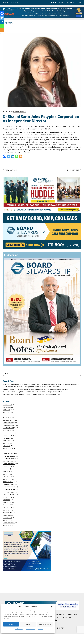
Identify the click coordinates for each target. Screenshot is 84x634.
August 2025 (7, 435)
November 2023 (8, 489)
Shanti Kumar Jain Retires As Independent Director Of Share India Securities (32, 386)
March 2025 (7, 448)
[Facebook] (4, 156)
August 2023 (7, 497)
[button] (52, 607)
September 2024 (9, 464)
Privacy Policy (30, 629)
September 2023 (9, 494)
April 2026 (6, 415)
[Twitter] (8, 156)
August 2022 (7, 518)
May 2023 (6, 505)
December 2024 (8, 456)
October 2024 (8, 461)
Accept (11, 624)
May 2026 (6, 412)
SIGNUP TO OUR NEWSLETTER (69, 2)
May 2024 (6, 474)
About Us (40, 629)
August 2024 (7, 466)
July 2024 (6, 469)
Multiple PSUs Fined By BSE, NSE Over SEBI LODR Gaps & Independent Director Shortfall (35, 389)
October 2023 (8, 492)
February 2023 (8, 512)
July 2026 (6, 407)
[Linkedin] (12, 156)
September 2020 (9, 523)
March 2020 (7, 525)
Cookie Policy (19, 629)
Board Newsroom (19, 111)
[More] (20, 156)
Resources (60, 614)
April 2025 (6, 446)
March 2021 (7, 520)
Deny (28, 624)
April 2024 (6, 476)
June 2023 (6, 502)
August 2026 (7, 404)
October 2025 (8, 430)
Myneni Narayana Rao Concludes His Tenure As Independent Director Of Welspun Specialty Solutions (41, 384)
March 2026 (7, 417)
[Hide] (1, 34)
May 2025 (6, 443)
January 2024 (8, 484)
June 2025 (6, 440)
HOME (5, 2)
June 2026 (6, 410)
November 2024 (8, 458)
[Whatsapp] (16, 156)
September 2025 (9, 433)
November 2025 (8, 428)
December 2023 (8, 487)
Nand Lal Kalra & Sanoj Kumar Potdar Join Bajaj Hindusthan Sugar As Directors (32, 392)
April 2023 (6, 507)
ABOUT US (14, 2)
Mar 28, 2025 (7, 111)
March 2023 (7, 510)
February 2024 (8, 482)
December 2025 (8, 425)
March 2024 (7, 479)
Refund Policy (67, 617)
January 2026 (8, 422)
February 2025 (8, 451)
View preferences (45, 624)
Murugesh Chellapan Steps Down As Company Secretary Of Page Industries (31, 394)
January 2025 (8, 453)
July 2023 (6, 500)
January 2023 (8, 515)
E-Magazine (72, 614)
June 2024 (6, 471)
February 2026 (8, 420)
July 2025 (6, 438)
